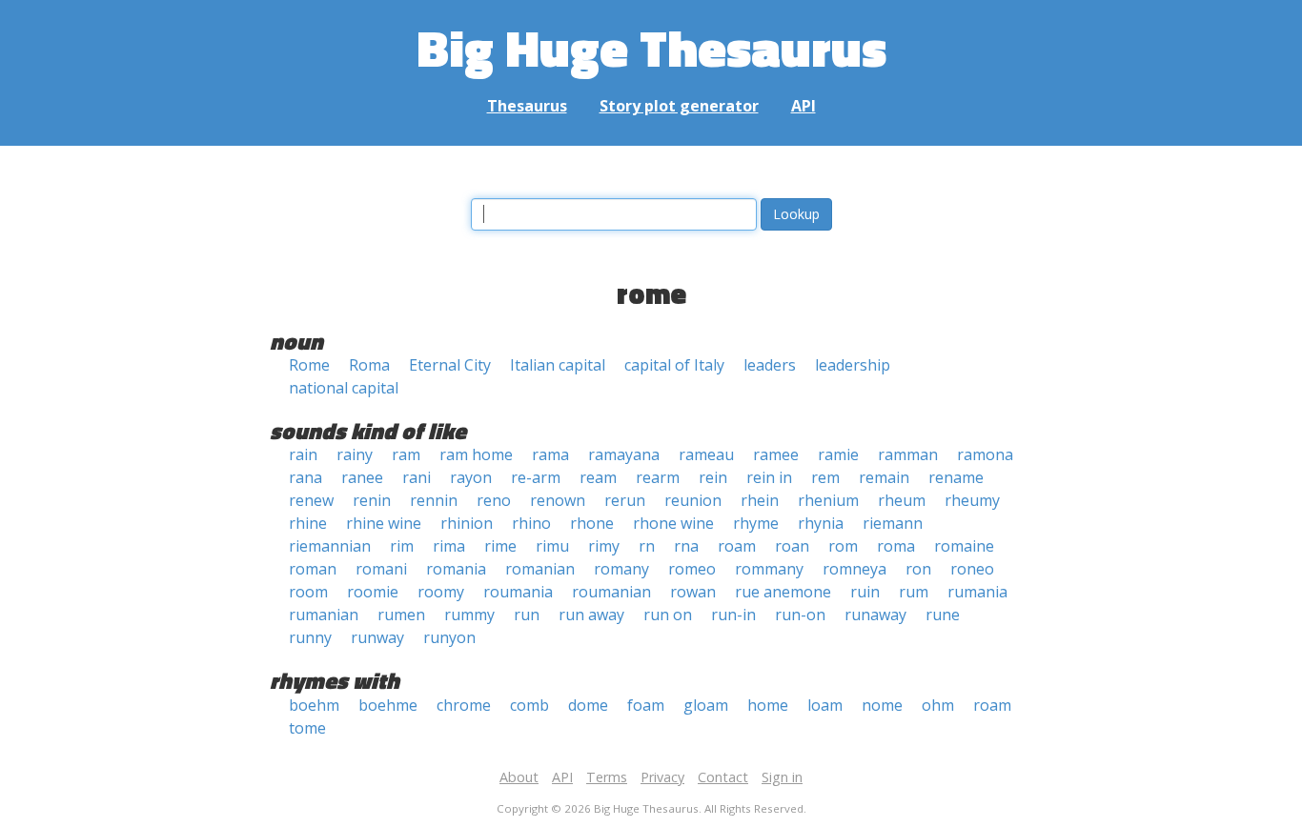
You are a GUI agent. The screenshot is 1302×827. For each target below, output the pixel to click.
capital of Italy (674, 364)
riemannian (330, 545)
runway (377, 637)
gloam (705, 705)
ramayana (624, 454)
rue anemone (783, 591)
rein (713, 477)
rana (305, 477)
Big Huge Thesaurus (651, 47)
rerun (624, 500)
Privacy (662, 777)
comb (529, 705)
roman (312, 568)
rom (843, 545)
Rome (309, 364)
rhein (760, 500)
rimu (552, 545)
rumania (977, 591)
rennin (434, 500)
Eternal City (450, 364)
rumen (401, 614)
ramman (908, 454)
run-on (800, 614)
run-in (733, 614)
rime (500, 545)
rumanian (323, 614)
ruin (865, 591)
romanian (540, 568)
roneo (972, 568)
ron (918, 568)
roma (896, 545)
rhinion (466, 523)
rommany (769, 568)
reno (494, 500)
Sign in (782, 777)
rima (449, 545)
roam (737, 545)
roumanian (611, 591)
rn (647, 545)
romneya (854, 568)
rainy (354, 454)
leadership (852, 364)
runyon (449, 637)
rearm (658, 477)
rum (913, 591)
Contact (723, 777)
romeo (692, 568)
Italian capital (557, 364)
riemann (893, 523)
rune (943, 614)
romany (621, 568)
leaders (769, 364)
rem (825, 477)
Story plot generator (679, 105)
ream (598, 477)
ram (406, 454)
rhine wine (383, 523)
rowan (693, 591)
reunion (693, 500)
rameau (706, 454)
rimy (604, 545)
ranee (362, 477)
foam (645, 705)
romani (381, 568)
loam (825, 705)
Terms (606, 777)
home (767, 705)
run (526, 614)
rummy (469, 614)
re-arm (535, 477)
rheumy (972, 500)
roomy (440, 591)
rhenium (828, 500)
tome (307, 727)
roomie (372, 591)
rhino (531, 523)
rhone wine (673, 523)
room (308, 591)
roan (792, 545)
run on (667, 614)
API (803, 105)
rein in (769, 477)
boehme (387, 705)
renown (557, 500)
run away (591, 614)
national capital (343, 387)
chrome (464, 705)
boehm (314, 705)
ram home (476, 454)
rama (550, 454)
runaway (875, 614)
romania (456, 568)
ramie (838, 454)
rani (416, 477)
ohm (938, 705)
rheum (902, 500)
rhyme (756, 523)
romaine (964, 545)
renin (372, 500)
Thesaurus (527, 105)
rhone (592, 523)
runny (310, 637)
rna (686, 545)
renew (311, 500)
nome (882, 705)
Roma (369, 364)
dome (588, 705)
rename (956, 477)
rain (303, 454)
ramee (776, 454)
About (519, 777)
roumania (518, 591)
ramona (985, 454)
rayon (471, 477)
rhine (308, 523)
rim (402, 545)
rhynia (821, 523)
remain (884, 477)
